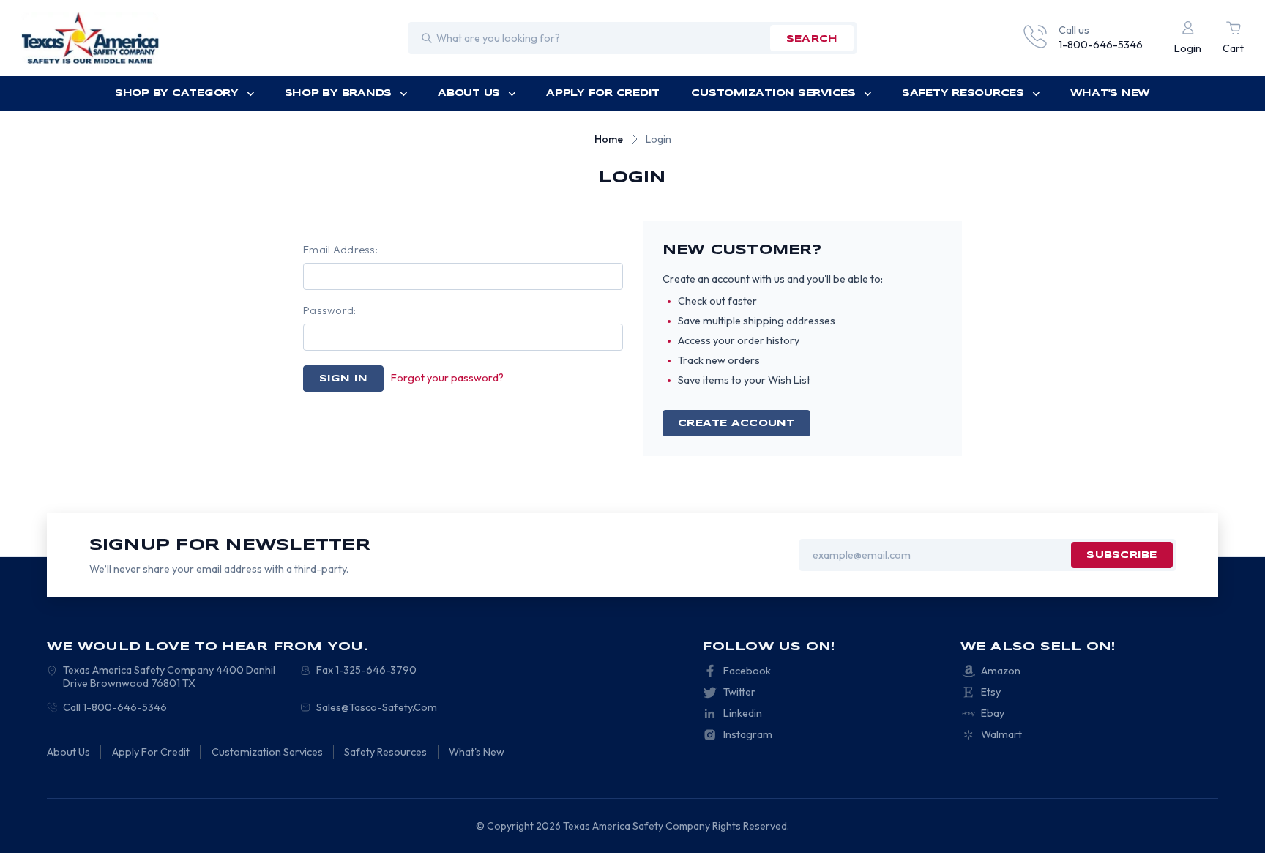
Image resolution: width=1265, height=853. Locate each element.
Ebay (992, 713)
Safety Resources (963, 93)
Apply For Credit (603, 93)
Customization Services (773, 93)
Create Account (736, 423)
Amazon (1000, 670)
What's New (1110, 93)
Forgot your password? (447, 377)
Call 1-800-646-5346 (115, 707)
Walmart (1001, 734)
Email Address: (340, 249)
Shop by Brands (338, 93)
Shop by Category (177, 93)
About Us (469, 93)
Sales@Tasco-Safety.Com (376, 707)
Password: (330, 310)
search (812, 39)
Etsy (991, 692)
